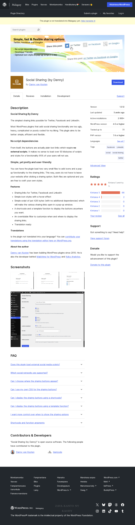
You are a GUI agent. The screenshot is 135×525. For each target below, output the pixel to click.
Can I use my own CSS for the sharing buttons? (34, 389)
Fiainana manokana (19, 493)
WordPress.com (112, 477)
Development (63, 96)
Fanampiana (62, 481)
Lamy (36, 490)
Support (120, 96)
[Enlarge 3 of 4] (81, 275)
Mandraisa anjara (87, 477)
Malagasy (40, 508)
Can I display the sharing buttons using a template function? (40, 406)
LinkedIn (120, 147)
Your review (96, 216)
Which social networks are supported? (29, 373)
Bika (36, 481)
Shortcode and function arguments (28, 423)
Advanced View (98, 165)
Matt (107, 481)
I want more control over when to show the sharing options (40, 414)
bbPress (108, 486)
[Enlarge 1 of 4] (30, 275)
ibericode (57, 452)
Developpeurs (63, 486)
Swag (84, 490)
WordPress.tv (64, 490)
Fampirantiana (40, 477)
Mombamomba (17, 477)
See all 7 (120, 141)
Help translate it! (88, 21)
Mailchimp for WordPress (49, 256)
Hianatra (60, 477)
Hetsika (83, 481)
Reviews (30, 96)
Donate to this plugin (100, 264)
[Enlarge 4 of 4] (81, 295)
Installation (45, 96)
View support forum (99, 238)
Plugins (37, 486)
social (108, 153)
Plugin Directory (18, 13)
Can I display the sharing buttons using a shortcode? (36, 398)
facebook (111, 147)
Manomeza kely (88, 486)
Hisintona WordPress (120, 4)
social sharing (118, 153)
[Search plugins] (38, 29)
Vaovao (14, 481)
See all (121, 216)
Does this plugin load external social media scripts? (35, 364)
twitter (120, 158)
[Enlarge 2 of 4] (55, 275)
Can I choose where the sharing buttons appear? (34, 381)
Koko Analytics (73, 256)
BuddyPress (110, 490)
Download (118, 82)
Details (16, 96)
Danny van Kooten (38, 84)
